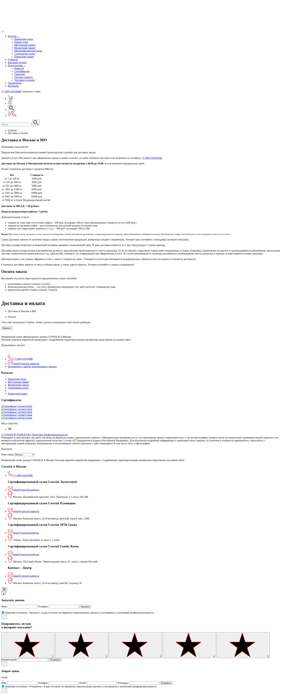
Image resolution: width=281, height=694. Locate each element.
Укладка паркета (23, 77)
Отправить (55, 660)
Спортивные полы (24, 53)
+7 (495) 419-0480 (11, 91)
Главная (12, 130)
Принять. (7, 328)
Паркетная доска (23, 39)
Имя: (4, 606)
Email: (83, 682)
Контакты (13, 86)
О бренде (13, 59)
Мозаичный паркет (25, 47)
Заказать (85, 606)
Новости (19, 68)
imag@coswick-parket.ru (26, 363)
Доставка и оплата (24, 80)
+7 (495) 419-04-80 (151, 158)
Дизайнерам (14, 83)
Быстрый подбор (17, 62)
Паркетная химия (24, 56)
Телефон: (43, 606)
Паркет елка (21, 42)
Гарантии (19, 74)
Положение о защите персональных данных (32, 366)
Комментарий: (9, 659)
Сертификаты (22, 71)
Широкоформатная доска (28, 50)
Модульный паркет (25, 45)
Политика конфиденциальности (50, 434)
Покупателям (15, 65)
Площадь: (123, 682)
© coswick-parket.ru (16, 434)
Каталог (12, 36)
